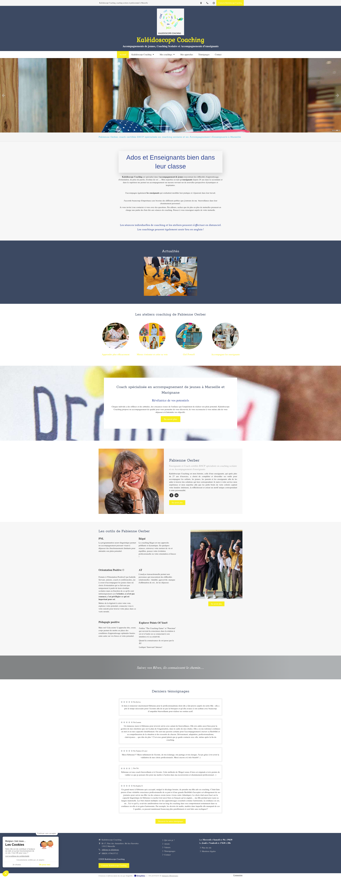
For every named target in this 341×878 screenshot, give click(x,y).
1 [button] (333, 130)
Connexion (237, 875)
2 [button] (335, 130)
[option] (170, 95)
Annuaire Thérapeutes (170, 875)
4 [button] (339, 130)
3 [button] (337, 130)
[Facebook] (171, 495)
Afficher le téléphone (110, 849)
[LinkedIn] (176, 495)
